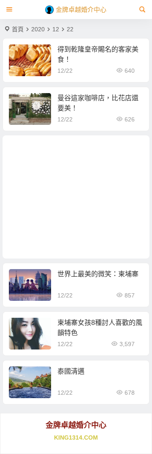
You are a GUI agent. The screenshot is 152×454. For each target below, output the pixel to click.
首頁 (18, 29)
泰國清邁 (70, 371)
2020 (38, 29)
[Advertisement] (76, 197)
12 (55, 29)
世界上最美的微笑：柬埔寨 (97, 274)
